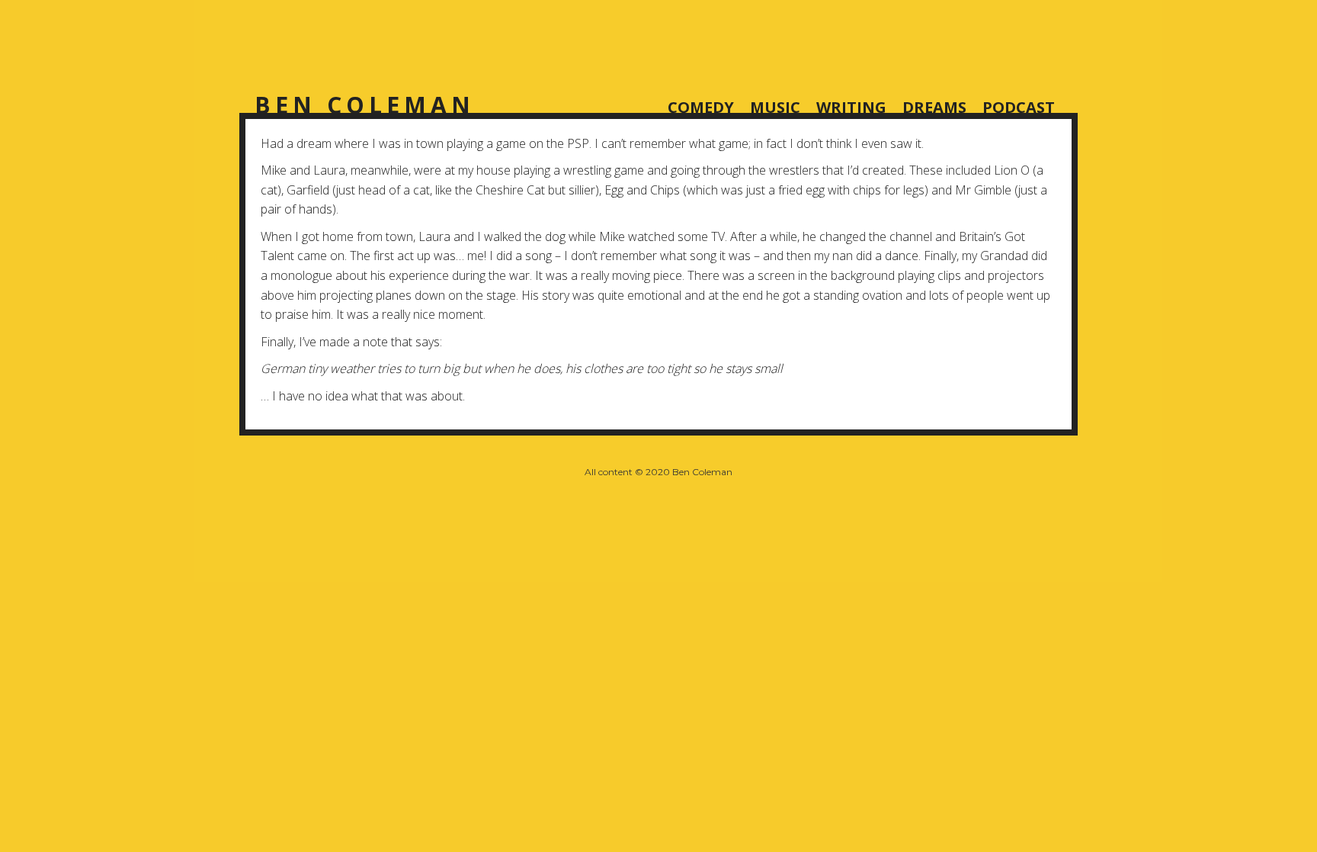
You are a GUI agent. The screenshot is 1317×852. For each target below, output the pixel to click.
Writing (851, 106)
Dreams (934, 106)
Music (775, 106)
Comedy (701, 106)
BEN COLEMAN (365, 105)
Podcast (1018, 106)
